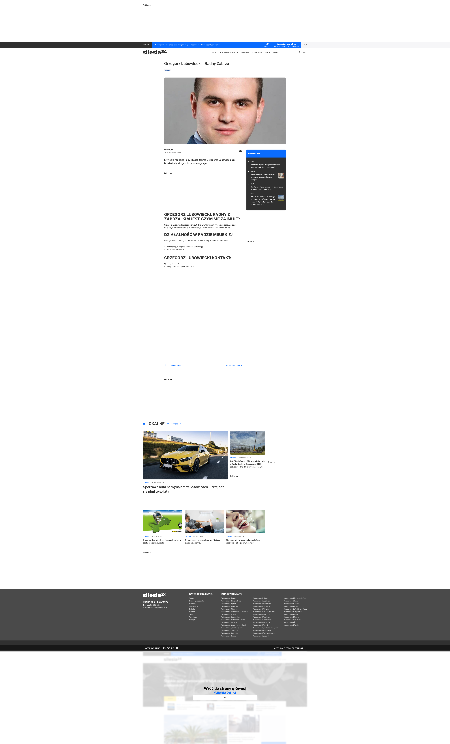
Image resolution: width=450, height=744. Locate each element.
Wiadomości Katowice (229, 698)
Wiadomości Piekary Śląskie (264, 676)
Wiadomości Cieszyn (229, 673)
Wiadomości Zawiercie (292, 684)
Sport (267, 52)
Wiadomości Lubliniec (261, 665)
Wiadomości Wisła (291, 671)
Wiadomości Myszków (261, 671)
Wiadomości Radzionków (262, 684)
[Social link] (164, 713)
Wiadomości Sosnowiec (262, 695)
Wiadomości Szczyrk (261, 700)
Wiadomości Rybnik (260, 690)
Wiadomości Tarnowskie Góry (295, 663)
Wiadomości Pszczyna (261, 679)
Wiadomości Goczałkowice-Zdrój (233, 690)
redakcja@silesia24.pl (158, 672)
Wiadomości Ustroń (291, 668)
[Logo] (155, 54)
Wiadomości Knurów (229, 700)
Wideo (214, 52)
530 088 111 (155, 670)
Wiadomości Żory (290, 687)
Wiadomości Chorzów (229, 671)
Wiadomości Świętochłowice (264, 698)
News (275, 52)
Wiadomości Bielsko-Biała (231, 665)
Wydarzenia (257, 52)
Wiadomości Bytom (228, 668)
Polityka (192, 673)
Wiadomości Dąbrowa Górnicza (233, 684)
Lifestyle (192, 684)
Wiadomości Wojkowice (293, 676)
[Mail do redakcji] (240, 151)
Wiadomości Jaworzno (229, 695)
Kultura (192, 676)
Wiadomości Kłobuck (261, 663)
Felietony (245, 52)
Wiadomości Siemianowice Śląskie (266, 692)
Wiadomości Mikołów (261, 673)
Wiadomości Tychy (291, 665)
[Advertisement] (213, 22)
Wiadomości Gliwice (229, 687)
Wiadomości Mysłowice (262, 668)
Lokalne (146, 547)
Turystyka (193, 682)
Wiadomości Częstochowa (231, 682)
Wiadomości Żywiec (291, 690)
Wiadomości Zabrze (291, 682)
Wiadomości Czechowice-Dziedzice (234, 676)
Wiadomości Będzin (228, 663)
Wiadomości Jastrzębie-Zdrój (232, 692)
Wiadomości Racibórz (261, 682)
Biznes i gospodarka (229, 52)
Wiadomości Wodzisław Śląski (295, 673)
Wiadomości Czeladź (229, 679)
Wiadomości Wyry (291, 679)
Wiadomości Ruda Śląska (262, 687)
